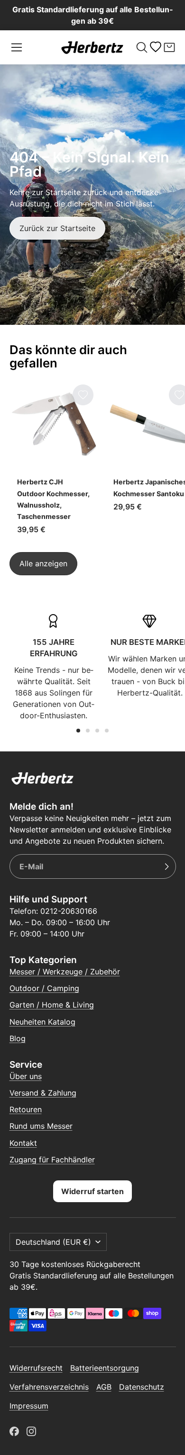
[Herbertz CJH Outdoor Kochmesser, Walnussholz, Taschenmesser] (53, 461)
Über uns (25, 1076)
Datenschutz (141, 1387)
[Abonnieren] (166, 866)
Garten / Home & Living (51, 1004)
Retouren (25, 1109)
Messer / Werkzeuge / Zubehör (64, 971)
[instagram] (31, 1431)
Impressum (28, 1405)
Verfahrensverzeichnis (49, 1387)
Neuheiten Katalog (42, 1022)
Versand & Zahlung (42, 1093)
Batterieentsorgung (104, 1368)
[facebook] (14, 1431)
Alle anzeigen (43, 563)
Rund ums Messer (41, 1126)
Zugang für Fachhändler (52, 1159)
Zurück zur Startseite (57, 228)
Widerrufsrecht (36, 1368)
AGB (103, 1387)
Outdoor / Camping (44, 988)
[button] (16, 47)
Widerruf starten (92, 1191)
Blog (17, 1038)
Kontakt (23, 1143)
